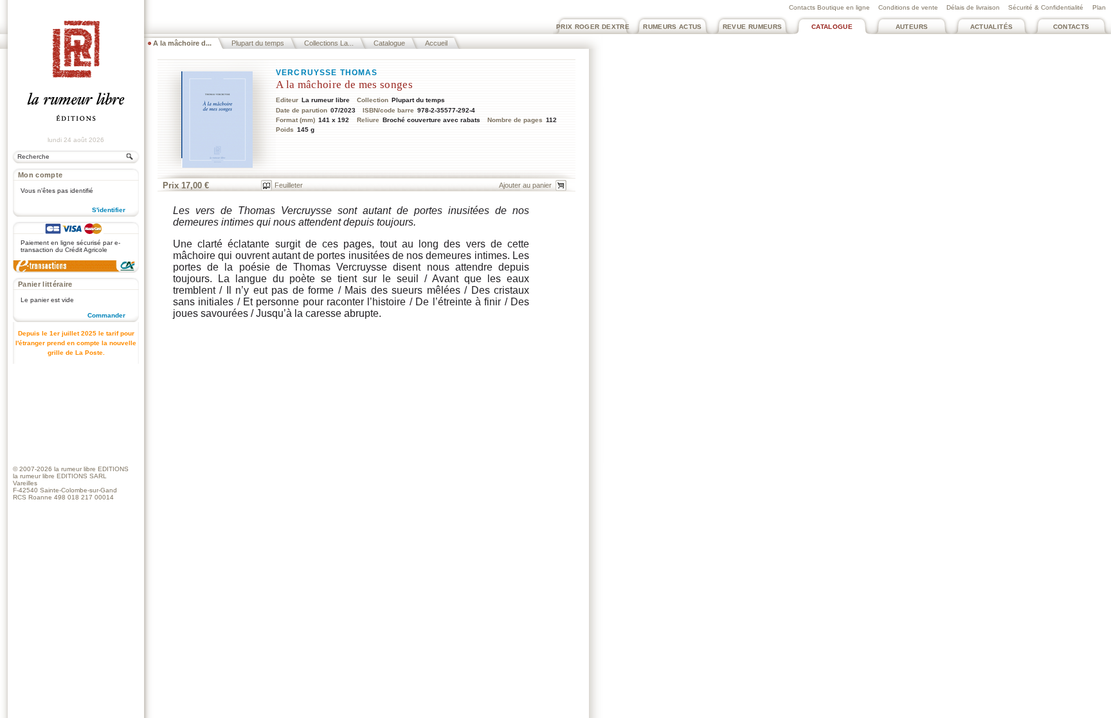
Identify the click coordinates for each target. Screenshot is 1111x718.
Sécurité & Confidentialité (1045, 7)
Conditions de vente (908, 7)
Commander (106, 315)
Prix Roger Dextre (592, 26)
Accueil (436, 43)
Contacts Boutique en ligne (829, 7)
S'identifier (108, 209)
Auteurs (912, 26)
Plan (1099, 7)
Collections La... (329, 43)
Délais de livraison (973, 7)
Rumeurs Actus (672, 26)
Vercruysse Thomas (327, 72)
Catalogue (832, 26)
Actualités (991, 26)
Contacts (1071, 26)
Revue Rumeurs (752, 26)
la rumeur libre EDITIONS (91, 468)
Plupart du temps (257, 43)
